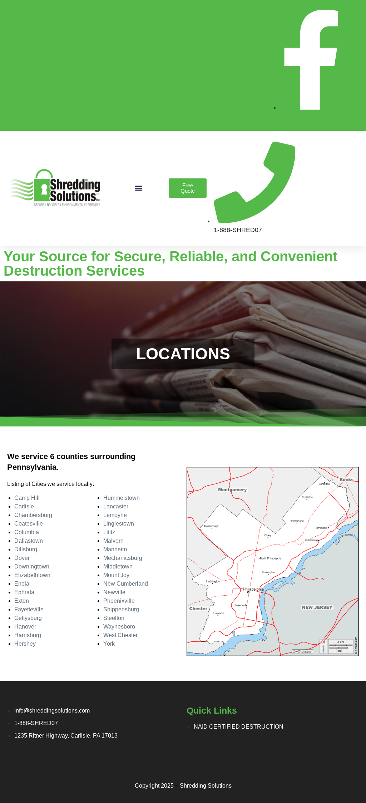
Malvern (113, 541)
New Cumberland (125, 584)
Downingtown (31, 566)
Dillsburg (25, 549)
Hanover (25, 627)
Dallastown (28, 541)
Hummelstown (121, 498)
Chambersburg (33, 515)
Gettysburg (28, 618)
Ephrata (24, 592)
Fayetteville (29, 609)
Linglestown (118, 524)
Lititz (109, 532)
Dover (22, 558)
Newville (114, 592)
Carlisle (24, 506)
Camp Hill (27, 498)
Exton (21, 601)
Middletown (118, 566)
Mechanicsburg (122, 558)
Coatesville (28, 524)
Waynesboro (119, 627)
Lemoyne (115, 515)
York (109, 644)
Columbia (26, 532)
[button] (138, 188)
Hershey (25, 644)
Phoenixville (119, 601)
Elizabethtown (32, 575)
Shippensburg (121, 609)
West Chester (120, 635)
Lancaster (115, 506)
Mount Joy (116, 575)
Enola (21, 584)
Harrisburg (27, 635)
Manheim (115, 549)
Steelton (113, 618)
